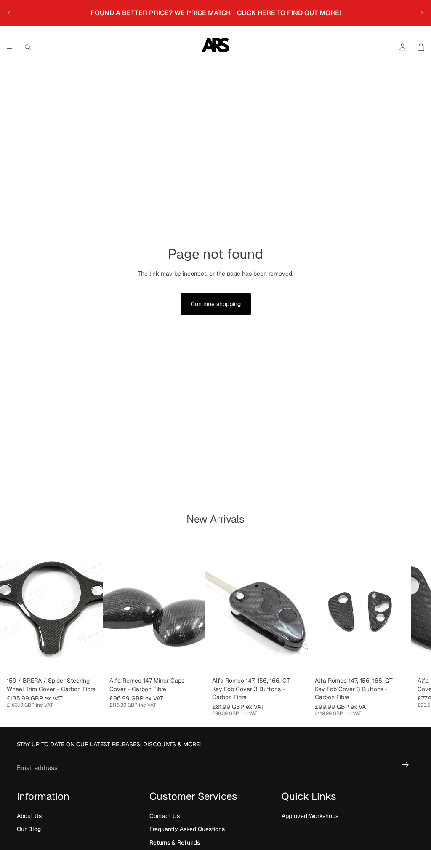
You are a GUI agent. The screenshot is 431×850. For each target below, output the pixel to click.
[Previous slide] (9, 13)
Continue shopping (216, 304)
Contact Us (164, 816)
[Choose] (89, 660)
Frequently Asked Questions (187, 829)
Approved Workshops (310, 816)
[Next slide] (421, 13)
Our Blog (29, 829)
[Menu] (9, 47)
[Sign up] (405, 765)
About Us (29, 816)
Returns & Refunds (174, 842)
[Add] (192, 660)
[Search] (28, 47)
